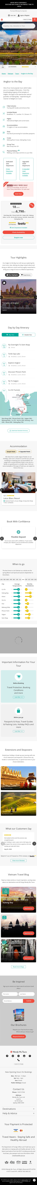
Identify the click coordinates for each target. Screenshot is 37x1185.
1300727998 (27, 19)
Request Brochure (18, 1036)
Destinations (9, 1108)
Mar (7, 579)
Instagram (18, 1056)
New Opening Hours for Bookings (18, 1072)
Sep (26, 579)
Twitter (13, 1056)
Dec (35, 579)
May (14, 579)
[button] (34, 20)
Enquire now (18, 237)
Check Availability (18, 232)
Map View (11, 335)
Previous (2, 490)
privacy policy (25, 1180)
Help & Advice (10, 1113)
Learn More (18, 150)
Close (34, 1180)
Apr (11, 579)
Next (35, 490)
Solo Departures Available (18, 228)
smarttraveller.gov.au (18, 1155)
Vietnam (10, 74)
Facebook (7, 1056)
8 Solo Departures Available (9, 171)
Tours (17, 74)
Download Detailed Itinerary (19, 430)
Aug (23, 579)
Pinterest (30, 1056)
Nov (32, 579)
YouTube (24, 1056)
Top (3, 67)
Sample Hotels (11, 451)
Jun (17, 579)
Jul (20, 579)
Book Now (18, 194)
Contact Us (18, 1089)
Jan (1, 579)
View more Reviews (18, 860)
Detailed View (28, 335)
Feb (4, 579)
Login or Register (25, 15)
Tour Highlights (13, 275)
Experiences (27, 275)
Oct (29, 579)
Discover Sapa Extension (10, 812)
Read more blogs (18, 967)
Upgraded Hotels (25, 451)
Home (4, 74)
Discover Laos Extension (9, 787)
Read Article (29, 908)
